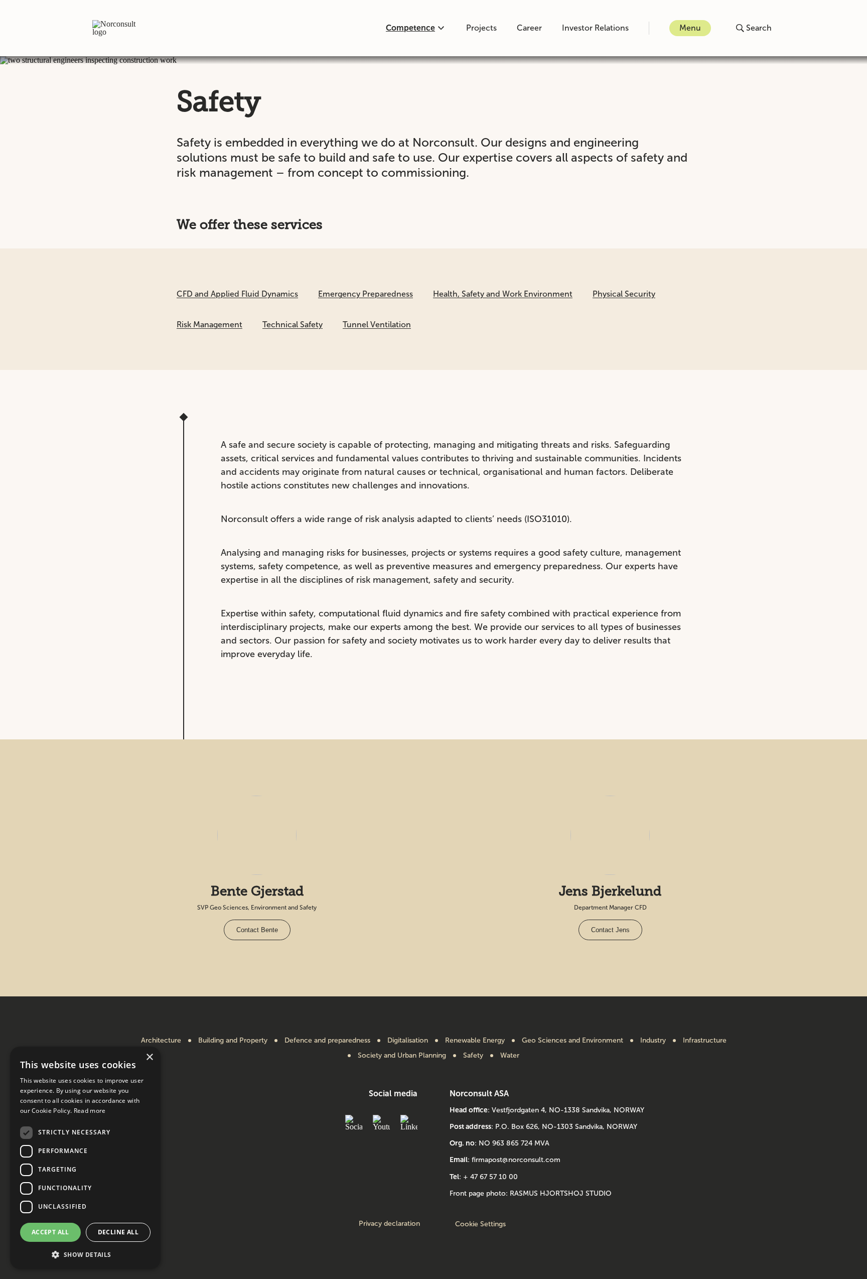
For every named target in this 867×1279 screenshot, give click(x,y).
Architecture (161, 1041)
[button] (85, 1253)
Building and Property (232, 1041)
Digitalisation (407, 1041)
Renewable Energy (475, 1041)
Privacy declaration (389, 1224)
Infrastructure (705, 1041)
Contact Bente (257, 930)
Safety (473, 1056)
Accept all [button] (50, 1232)
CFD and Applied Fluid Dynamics (237, 294)
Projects (481, 28)
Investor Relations (595, 28)
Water (509, 1056)
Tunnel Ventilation (377, 324)
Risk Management (209, 324)
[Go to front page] (119, 28)
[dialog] (85, 1158)
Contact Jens (610, 930)
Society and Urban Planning (402, 1056)
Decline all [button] (118, 1232)
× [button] (149, 1057)
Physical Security (624, 294)
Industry (653, 1041)
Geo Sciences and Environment (572, 1041)
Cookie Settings (480, 1224)
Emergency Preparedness (365, 294)
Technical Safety (292, 324)
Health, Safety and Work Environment (502, 294)
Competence (410, 28)
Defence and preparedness (327, 1041)
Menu (690, 28)
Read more (90, 1110)
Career (529, 28)
